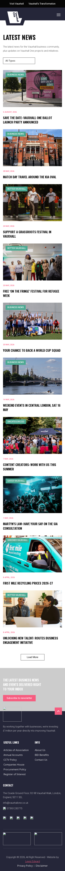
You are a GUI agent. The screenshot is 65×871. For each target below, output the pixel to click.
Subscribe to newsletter (19, 698)
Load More (32, 657)
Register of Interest (14, 774)
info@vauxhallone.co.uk (15, 802)
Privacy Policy (25, 865)
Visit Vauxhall (17, 3)
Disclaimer (42, 865)
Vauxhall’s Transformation (42, 3)
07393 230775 (14, 808)
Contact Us (41, 759)
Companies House (13, 764)
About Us (40, 750)
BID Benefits (42, 755)
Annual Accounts (13, 755)
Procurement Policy (14, 769)
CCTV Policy (10, 759)
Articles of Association (16, 750)
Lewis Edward (32, 861)
